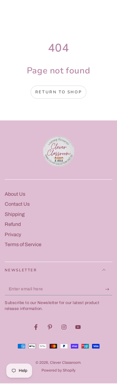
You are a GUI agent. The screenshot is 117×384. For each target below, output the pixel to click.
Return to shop (58, 92)
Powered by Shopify (58, 370)
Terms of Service (23, 244)
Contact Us (17, 204)
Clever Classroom (65, 362)
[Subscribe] (108, 289)
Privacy (13, 234)
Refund (13, 224)
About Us (15, 194)
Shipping (15, 214)
